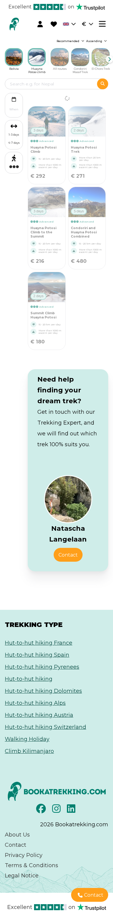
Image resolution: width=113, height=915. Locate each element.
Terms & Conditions (31, 865)
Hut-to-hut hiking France (38, 643)
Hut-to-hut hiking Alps (35, 703)
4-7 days (14, 142)
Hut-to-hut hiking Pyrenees (42, 667)
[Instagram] (57, 810)
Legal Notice (22, 875)
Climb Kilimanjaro (29, 751)
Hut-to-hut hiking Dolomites (43, 691)
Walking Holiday (27, 739)
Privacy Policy (23, 855)
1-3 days (14, 134)
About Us (17, 834)
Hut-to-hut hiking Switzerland (45, 727)
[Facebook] (41, 810)
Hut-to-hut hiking (28, 679)
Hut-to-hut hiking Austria (39, 715)
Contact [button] (68, 555)
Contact (15, 845)
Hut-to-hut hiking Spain (37, 655)
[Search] (102, 83)
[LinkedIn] (72, 810)
